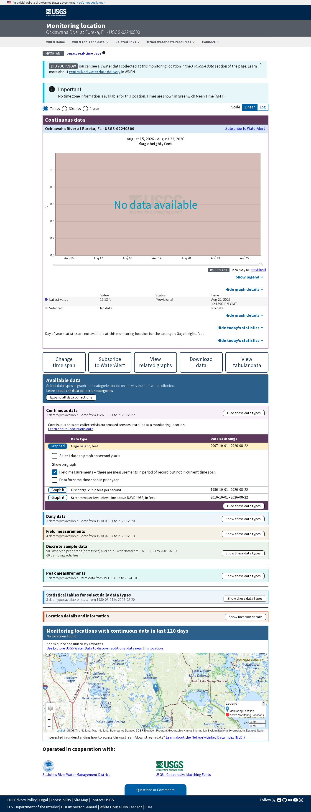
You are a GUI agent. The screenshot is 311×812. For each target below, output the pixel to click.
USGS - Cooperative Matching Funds (183, 774)
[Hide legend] (263, 703)
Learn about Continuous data (70, 428)
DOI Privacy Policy (22, 799)
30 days (75, 108)
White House (110, 806)
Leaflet (60, 730)
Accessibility (61, 799)
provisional (258, 270)
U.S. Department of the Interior (33, 806)
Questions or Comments (155, 789)
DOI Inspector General (79, 806)
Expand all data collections (71, 397)
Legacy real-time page (84, 53)
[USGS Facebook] (279, 801)
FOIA (148, 806)
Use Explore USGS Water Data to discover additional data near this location (104, 648)
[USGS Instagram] (301, 801)
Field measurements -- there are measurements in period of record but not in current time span (137, 472)
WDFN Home (55, 42)
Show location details (246, 616)
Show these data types (243, 518)
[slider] (260, 264)
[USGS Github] (284, 801)
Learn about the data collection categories (79, 390)
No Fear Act (132, 806)
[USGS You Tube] (295, 801)
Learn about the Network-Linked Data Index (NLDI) (205, 737)
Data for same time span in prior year (89, 479)
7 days (55, 108)
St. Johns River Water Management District (76, 774)
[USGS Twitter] (273, 801)
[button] (155, 688)
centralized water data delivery (94, 71)
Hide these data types (244, 413)
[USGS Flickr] (290, 801)
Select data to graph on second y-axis (89, 455)
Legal (43, 799)
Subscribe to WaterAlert (245, 128)
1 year (94, 108)
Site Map (81, 799)
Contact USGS (102, 799)
